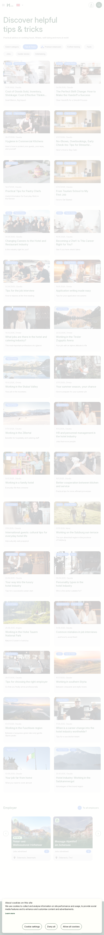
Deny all (51, 926)
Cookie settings (32, 926)
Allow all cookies (71, 926)
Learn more (10, 913)
